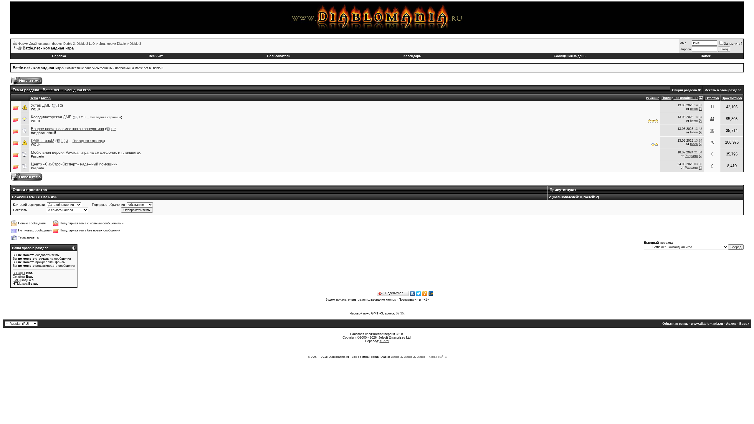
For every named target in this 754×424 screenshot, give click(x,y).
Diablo (421, 356)
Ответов (712, 98)
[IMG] (17, 280)
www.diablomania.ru (707, 323)
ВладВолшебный (43, 133)
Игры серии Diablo (112, 43)
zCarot (384, 341)
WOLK (35, 109)
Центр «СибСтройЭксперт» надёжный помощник (74, 164)
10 (712, 130)
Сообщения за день (570, 56)
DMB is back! (42, 140)
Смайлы (19, 276)
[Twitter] (419, 293)
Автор (46, 98)
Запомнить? (733, 43)
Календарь (412, 56)
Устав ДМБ (41, 105)
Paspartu (37, 156)
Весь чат (156, 56)
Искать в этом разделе (723, 90)
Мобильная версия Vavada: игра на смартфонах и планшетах (86, 152)
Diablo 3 (135, 43)
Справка (59, 56)
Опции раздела (684, 90)
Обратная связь (675, 323)
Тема (34, 98)
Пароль (685, 49)
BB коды (19, 273)
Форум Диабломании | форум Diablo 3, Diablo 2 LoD (56, 43)
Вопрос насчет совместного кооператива (67, 129)
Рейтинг (652, 98)
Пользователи (278, 56)
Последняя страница (105, 117)
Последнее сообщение (680, 98)
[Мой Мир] (431, 293)
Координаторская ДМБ (51, 117)
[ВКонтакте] (412, 293)
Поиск (706, 56)
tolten (694, 108)
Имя (683, 43)
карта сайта (438, 356)
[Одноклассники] (425, 293)
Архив (731, 323)
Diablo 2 (409, 356)
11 (712, 107)
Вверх (744, 323)
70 (712, 142)
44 (712, 119)
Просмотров (732, 98)
